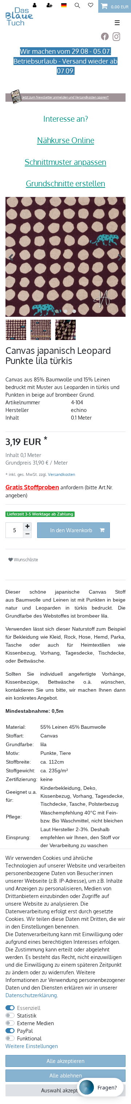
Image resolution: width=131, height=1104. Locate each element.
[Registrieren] (50, 5)
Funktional (29, 1038)
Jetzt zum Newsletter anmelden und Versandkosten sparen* (65, 97)
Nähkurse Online (65, 140)
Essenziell (28, 1008)
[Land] (64, 5)
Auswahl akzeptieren (65, 1090)
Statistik (26, 1015)
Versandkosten (61, 474)
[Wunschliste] (91, 5)
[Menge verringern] (27, 534)
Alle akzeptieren (65, 1061)
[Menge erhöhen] (27, 526)
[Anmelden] (35, 5)
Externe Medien (35, 1023)
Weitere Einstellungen (31, 1046)
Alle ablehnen (65, 1075)
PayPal (25, 1031)
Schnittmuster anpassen (65, 162)
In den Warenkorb (71, 530)
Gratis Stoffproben (32, 487)
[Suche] (77, 5)
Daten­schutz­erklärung (31, 995)
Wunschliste (25, 559)
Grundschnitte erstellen (65, 183)
